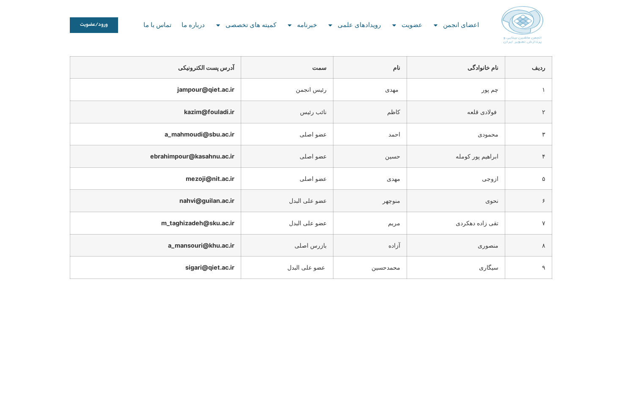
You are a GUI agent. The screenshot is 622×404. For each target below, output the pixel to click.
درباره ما (193, 25)
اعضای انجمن (461, 25)
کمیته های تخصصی (251, 25)
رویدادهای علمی (359, 25)
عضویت (412, 25)
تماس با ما (157, 25)
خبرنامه (307, 25)
